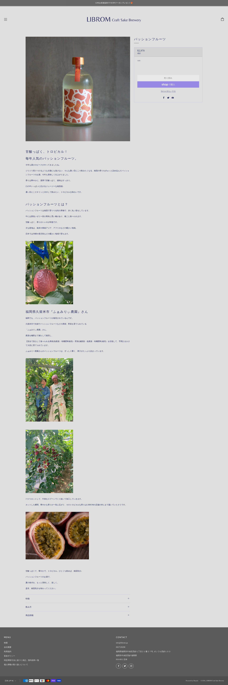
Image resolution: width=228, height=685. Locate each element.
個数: (139, 61)
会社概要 (7, 647)
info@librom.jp (122, 643)
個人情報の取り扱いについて (16, 665)
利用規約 (7, 652)
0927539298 (120, 647)
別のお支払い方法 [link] (168, 92)
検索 (6, 643)
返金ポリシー (9, 656)
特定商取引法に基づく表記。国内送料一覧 (21, 660)
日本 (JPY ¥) (9, 681)
